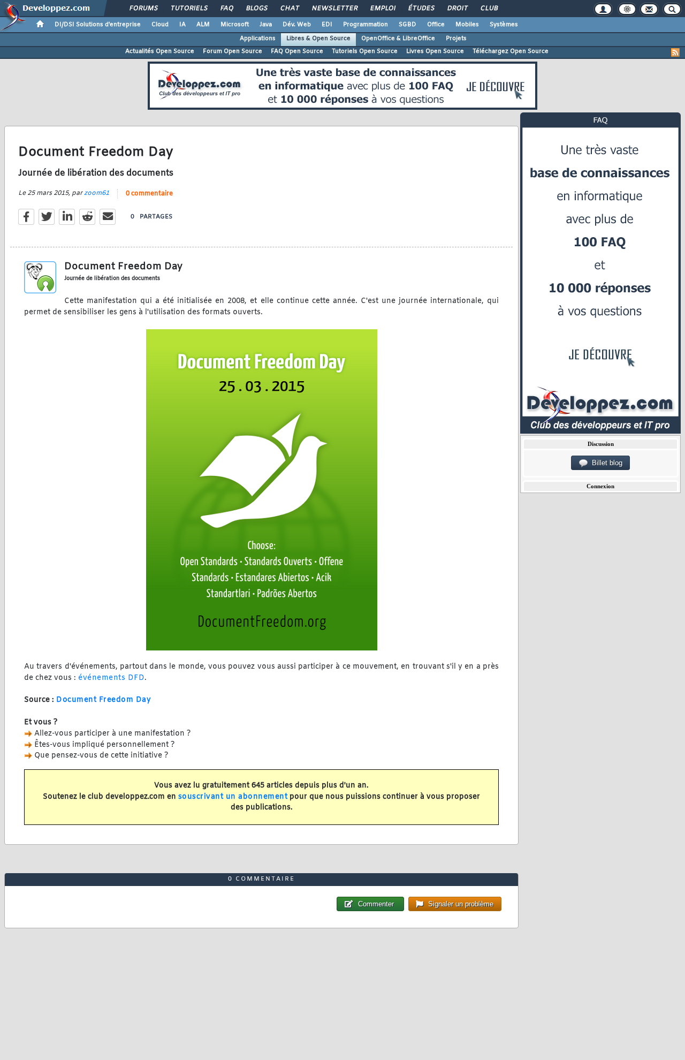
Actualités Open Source (159, 51)
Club (488, 8)
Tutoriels (188, 8)
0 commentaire (149, 194)
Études (421, 8)
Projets (456, 38)
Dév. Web (297, 24)
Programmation (365, 24)
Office (436, 24)
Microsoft (234, 24)
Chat (289, 8)
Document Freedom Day (103, 700)
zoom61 (96, 193)
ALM (203, 24)
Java (266, 24)
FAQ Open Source (297, 51)
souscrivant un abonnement (233, 797)
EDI (327, 24)
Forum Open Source (232, 51)
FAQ (226, 8)
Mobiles (467, 24)
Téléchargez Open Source (511, 51)
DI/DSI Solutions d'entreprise (98, 24)
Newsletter (334, 8)
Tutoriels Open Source (365, 51)
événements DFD (111, 678)
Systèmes (504, 24)
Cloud (160, 24)
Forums (143, 8)
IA (182, 24)
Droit (457, 8)
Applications (258, 38)
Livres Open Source (435, 51)
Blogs (256, 8)
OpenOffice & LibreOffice (398, 38)
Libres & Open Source (318, 38)
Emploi (382, 8)
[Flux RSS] (675, 52)
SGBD (407, 24)
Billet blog (605, 463)
